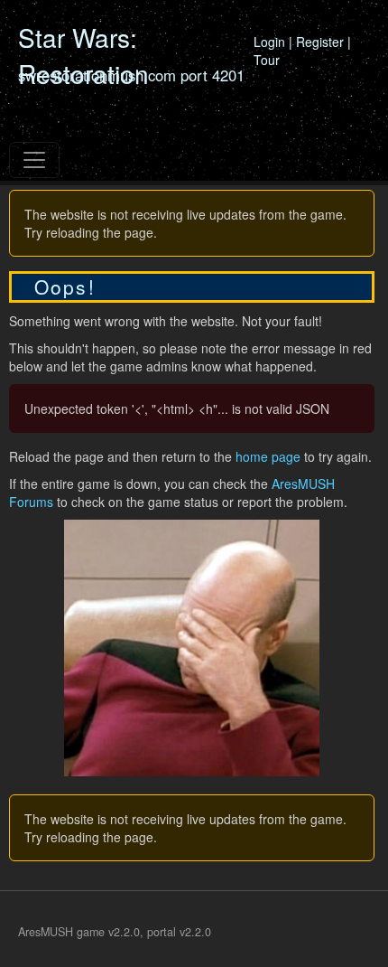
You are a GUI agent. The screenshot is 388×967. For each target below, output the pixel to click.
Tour (267, 60)
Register (320, 42)
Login (269, 42)
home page (268, 456)
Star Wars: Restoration (83, 55)
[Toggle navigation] (34, 160)
